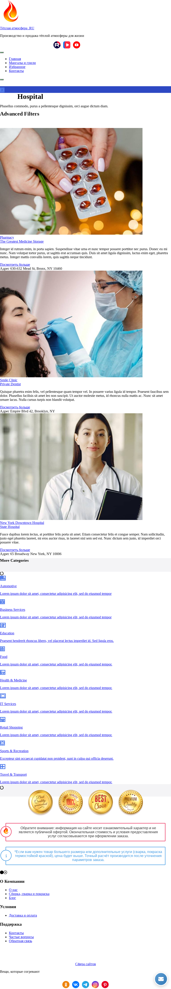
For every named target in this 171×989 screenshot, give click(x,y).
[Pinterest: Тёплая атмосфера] (105, 985)
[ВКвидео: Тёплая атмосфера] (66, 45)
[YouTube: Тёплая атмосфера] (76, 45)
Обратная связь (20, 941)
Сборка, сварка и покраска (29, 894)
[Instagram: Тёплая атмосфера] (95, 985)
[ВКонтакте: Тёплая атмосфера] (75, 985)
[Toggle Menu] (2, 52)
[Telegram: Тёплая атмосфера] (85, 985)
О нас (13, 890)
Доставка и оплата (23, 915)
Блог (12, 898)
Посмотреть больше (15, 264)
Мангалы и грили (22, 63)
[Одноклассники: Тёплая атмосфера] (65, 985)
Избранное (17, 67)
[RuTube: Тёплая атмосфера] (57, 45)
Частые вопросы (21, 937)
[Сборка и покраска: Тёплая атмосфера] (40, 803)
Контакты (16, 71)
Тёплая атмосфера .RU (17, 28)
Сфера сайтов (85, 964)
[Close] (2, 79)
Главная (15, 59)
